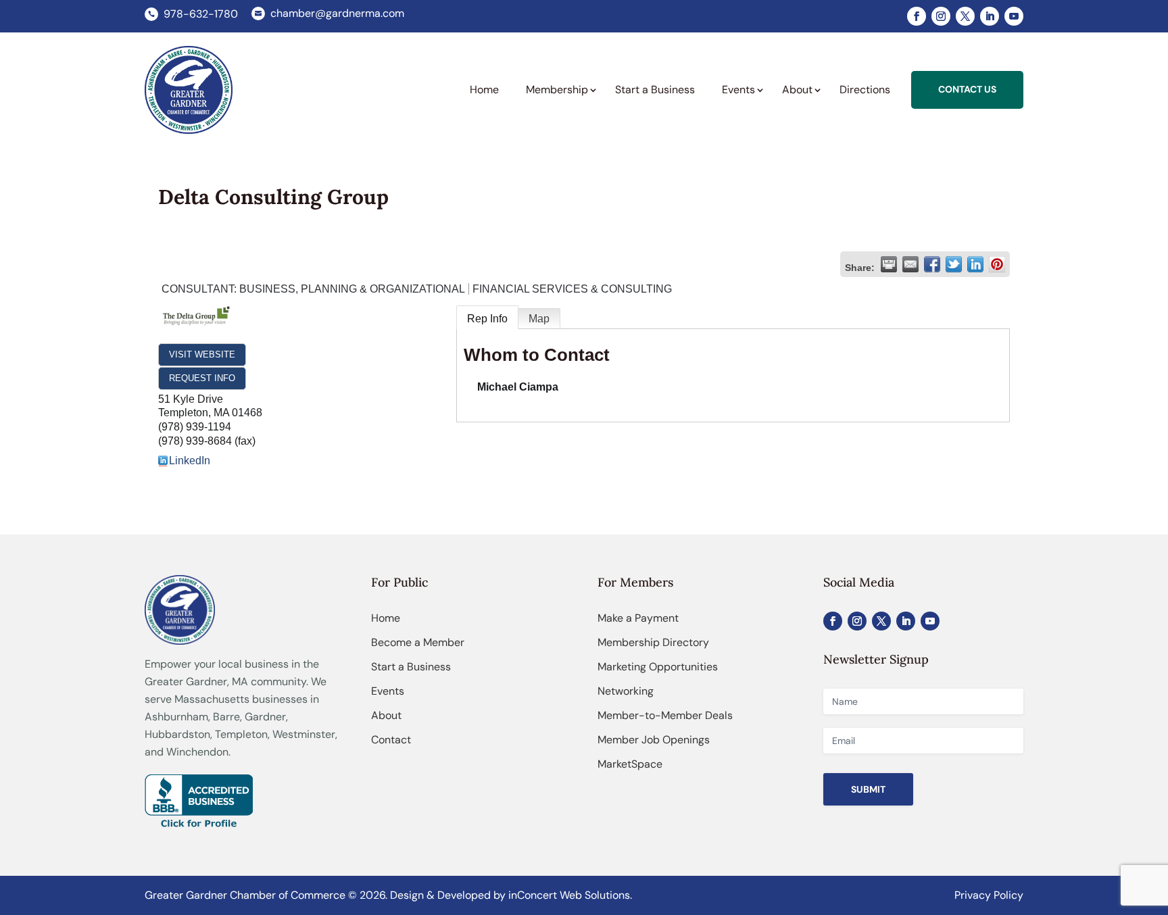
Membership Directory (653, 642)
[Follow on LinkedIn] (989, 16)
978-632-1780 (201, 14)
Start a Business (411, 667)
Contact (391, 740)
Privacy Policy (988, 895)
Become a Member (417, 642)
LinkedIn (189, 460)
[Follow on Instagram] (940, 16)
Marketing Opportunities (658, 667)
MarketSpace (630, 764)
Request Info (202, 378)
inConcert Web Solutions (569, 895)
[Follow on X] (965, 16)
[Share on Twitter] (954, 264)
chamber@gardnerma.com (337, 13)
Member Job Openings (654, 740)
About (386, 715)
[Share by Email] (910, 264)
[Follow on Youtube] (1013, 16)
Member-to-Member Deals (665, 715)
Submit (868, 789)
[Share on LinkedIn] (975, 264)
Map (539, 318)
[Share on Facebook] (932, 264)
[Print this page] (889, 264)
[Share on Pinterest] (997, 264)
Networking (626, 691)
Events (387, 691)
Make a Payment (638, 618)
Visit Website (202, 354)
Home (385, 618)
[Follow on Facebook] (916, 16)
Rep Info (487, 318)
